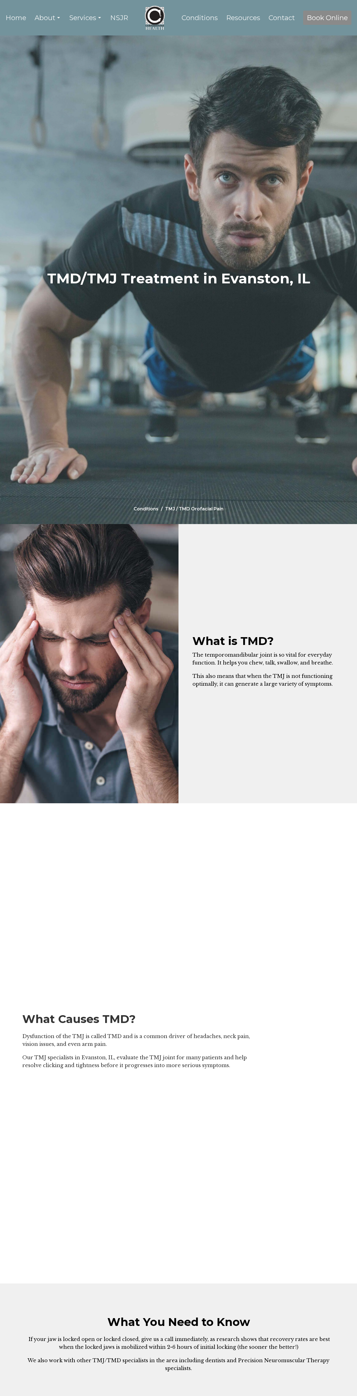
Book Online (327, 18)
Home (16, 18)
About (45, 18)
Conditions (200, 18)
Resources (243, 18)
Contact (282, 18)
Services (82, 18)
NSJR (119, 18)
